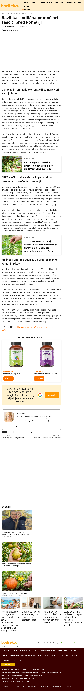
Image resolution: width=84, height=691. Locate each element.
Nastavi (52, 395)
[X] (50, 643)
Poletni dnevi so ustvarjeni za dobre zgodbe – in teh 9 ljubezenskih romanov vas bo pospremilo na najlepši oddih (10, 621)
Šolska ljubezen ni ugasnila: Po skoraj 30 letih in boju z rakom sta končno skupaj (15, 534)
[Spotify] (44, 643)
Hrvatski (74, 643)
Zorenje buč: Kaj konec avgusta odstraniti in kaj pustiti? (14, 594)
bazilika (11, 432)
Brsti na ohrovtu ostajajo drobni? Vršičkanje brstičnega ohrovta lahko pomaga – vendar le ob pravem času (40, 246)
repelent (44, 432)
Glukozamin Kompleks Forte (46, 374)
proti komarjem (35, 432)
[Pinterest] (41, 643)
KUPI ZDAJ (8, 378)
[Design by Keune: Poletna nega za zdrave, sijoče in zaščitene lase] (31, 603)
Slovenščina (65, 643)
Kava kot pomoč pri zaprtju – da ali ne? (47, 438)
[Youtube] (53, 643)
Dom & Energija (11, 13)
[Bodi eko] (10, 6)
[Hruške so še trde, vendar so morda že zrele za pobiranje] (17, 552)
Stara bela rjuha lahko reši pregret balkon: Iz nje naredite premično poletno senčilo (73, 618)
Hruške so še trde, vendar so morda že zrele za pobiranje (16, 564)
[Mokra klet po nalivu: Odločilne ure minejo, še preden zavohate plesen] (52, 603)
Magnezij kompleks (11, 374)
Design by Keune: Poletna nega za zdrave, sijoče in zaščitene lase (31, 615)
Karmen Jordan (9, 26)
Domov (3, 13)
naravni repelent (24, 432)
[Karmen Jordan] (9, 419)
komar (16, 432)
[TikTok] (47, 643)
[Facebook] (16, 426)
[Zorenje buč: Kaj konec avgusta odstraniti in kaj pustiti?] (17, 581)
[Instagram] (38, 643)
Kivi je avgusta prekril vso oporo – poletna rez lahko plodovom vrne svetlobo (38, 165)
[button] (26, 9)
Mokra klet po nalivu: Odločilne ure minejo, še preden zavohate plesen (52, 617)
